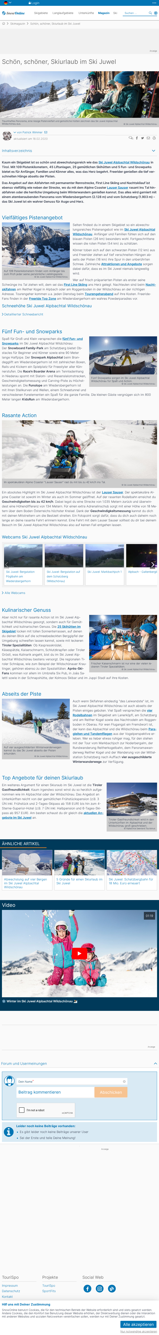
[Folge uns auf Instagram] (100, 1288)
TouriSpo (48, 1285)
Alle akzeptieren (138, 1324)
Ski (115, 13)
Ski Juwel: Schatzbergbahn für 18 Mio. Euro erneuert (131, 881)
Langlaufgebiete (63, 13)
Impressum (10, 1285)
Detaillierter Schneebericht (23, 314)
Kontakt (7, 1297)
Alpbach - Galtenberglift (143, 571)
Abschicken (111, 1092)
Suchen (150, 13)
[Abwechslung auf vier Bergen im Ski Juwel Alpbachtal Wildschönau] (27, 862)
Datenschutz (11, 1291)
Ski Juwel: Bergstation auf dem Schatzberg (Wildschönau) (63, 576)
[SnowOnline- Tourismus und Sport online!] (5, 23)
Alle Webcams (15, 593)
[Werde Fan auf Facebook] (87, 1288)
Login (35, 3)
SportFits (49, 1291)
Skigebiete (41, 13)
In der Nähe (155, 13)
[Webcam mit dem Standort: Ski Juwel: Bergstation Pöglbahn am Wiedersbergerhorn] (23, 555)
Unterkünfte (86, 13)
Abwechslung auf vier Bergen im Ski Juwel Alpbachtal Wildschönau (25, 883)
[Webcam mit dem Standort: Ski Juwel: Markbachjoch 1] (105, 555)
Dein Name (26, 1081)
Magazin (104, 13)
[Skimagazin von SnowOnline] (112, 1288)
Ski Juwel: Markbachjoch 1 (104, 571)
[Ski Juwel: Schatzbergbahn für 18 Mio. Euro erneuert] (132, 862)
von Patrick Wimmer (29, 132)
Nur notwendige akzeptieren (138, 1331)
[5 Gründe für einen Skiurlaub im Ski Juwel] (79, 862)
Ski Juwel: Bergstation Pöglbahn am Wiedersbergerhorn (20, 576)
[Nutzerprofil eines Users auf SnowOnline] (7, 136)
